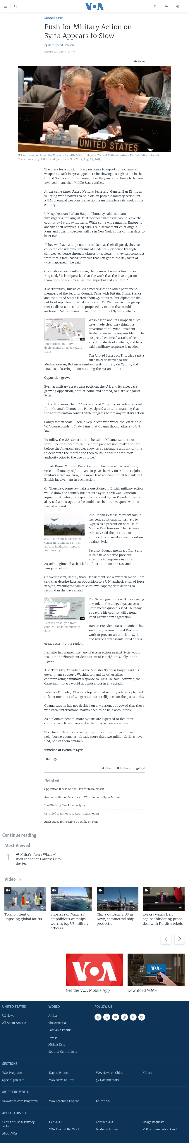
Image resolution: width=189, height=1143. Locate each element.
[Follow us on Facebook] (98, 1016)
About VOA (9, 1133)
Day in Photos (58, 1072)
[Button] (139, 61)
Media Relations (107, 1129)
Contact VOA (104, 1122)
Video (10, 879)
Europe (53, 1037)
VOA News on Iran (61, 1080)
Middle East (53, 18)
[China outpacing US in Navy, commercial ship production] (117, 899)
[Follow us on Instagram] (124, 1016)
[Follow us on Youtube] (115, 1016)
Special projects (13, 1080)
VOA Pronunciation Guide (160, 1129)
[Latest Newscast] (177, 6)
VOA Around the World (65, 1129)
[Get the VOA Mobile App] (94, 970)
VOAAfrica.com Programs (20, 1101)
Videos (147, 1072)
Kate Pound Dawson (61, 45)
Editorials (103, 1101)
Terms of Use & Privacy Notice (18, 1124)
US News (8, 1015)
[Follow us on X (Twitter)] (106, 1016)
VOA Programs (12, 1072)
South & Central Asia (62, 1051)
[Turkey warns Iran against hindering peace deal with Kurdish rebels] (164, 899)
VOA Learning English (64, 1101)
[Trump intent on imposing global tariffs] (25, 899)
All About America (15, 1022)
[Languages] (155, 6)
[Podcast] (141, 1016)
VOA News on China (109, 1072)
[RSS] (133, 1016)
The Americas (57, 1022)
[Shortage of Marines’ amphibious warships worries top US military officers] (71, 899)
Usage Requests (153, 1122)
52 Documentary (107, 1080)
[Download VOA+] (156, 970)
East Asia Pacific (59, 1030)
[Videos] (166, 6)
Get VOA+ (55, 1122)
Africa (52, 1015)
